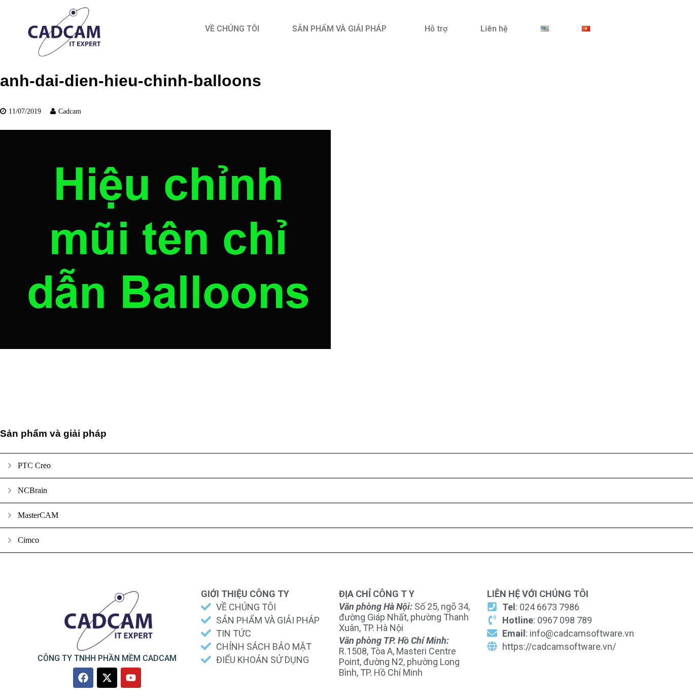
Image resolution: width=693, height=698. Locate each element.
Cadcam (69, 111)
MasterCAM (38, 515)
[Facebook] (83, 678)
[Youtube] (131, 678)
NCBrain (32, 490)
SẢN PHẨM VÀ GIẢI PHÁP (339, 28)
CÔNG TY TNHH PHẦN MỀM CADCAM (107, 658)
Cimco (28, 540)
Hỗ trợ (436, 28)
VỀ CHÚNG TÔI (232, 28)
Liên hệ (494, 28)
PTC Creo (34, 465)
